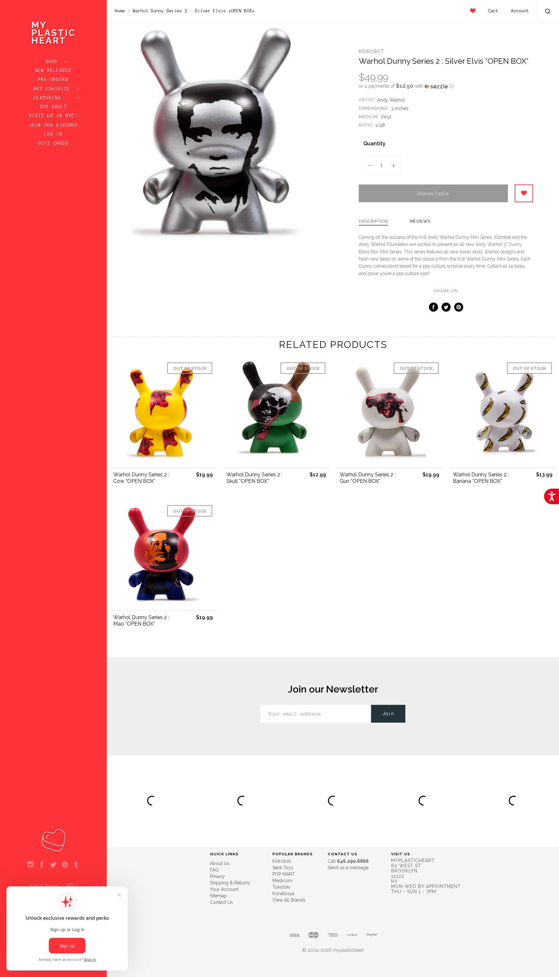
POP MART (283, 874)
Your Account (224, 889)
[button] (446, 86)
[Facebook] (42, 865)
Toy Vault (53, 107)
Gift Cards (53, 143)
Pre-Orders (53, 79)
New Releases (53, 70)
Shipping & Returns (230, 882)
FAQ (214, 869)
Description (373, 221)
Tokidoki (281, 887)
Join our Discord (53, 125)
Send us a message (348, 867)
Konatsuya (283, 893)
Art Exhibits (53, 89)
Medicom (282, 880)
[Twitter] (53, 865)
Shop (53, 62)
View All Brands (288, 900)
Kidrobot (371, 51)
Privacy (217, 876)
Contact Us (221, 902)
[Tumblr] (76, 865)
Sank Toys (282, 867)
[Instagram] (30, 865)
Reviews (420, 221)
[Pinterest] (65, 865)
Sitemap (218, 895)
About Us (219, 863)
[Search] (548, 12)
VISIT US (400, 854)
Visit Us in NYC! (53, 116)
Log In (53, 134)
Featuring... (53, 98)
